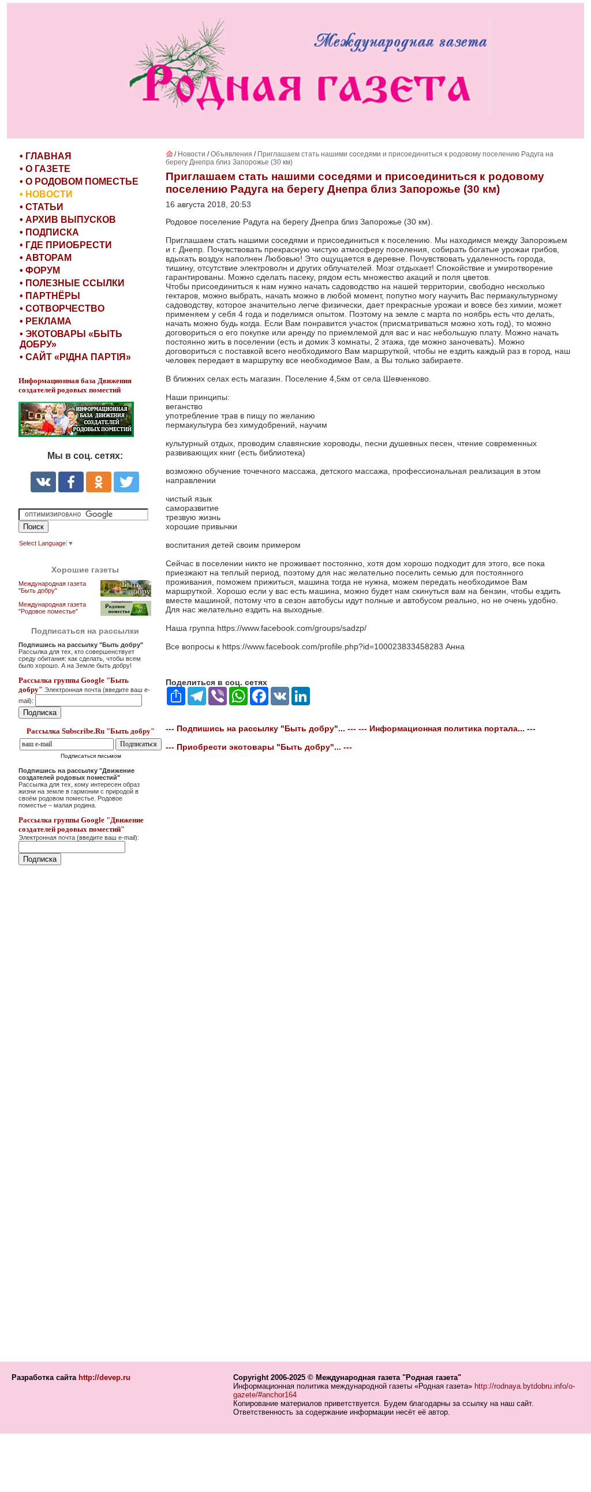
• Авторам (46, 258)
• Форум (40, 270)
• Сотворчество (62, 308)
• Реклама (46, 321)
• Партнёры (50, 296)
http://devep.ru (104, 1377)
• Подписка (49, 232)
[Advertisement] (87, 1114)
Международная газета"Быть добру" (52, 587)
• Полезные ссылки (72, 283)
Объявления (231, 154)
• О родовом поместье (79, 181)
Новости (191, 154)
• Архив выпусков (68, 220)
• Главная (46, 156)
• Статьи (41, 207)
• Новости (46, 194)
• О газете (45, 169)
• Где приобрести (66, 245)
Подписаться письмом (91, 756)
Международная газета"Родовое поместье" (52, 608)
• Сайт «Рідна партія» (75, 357)
